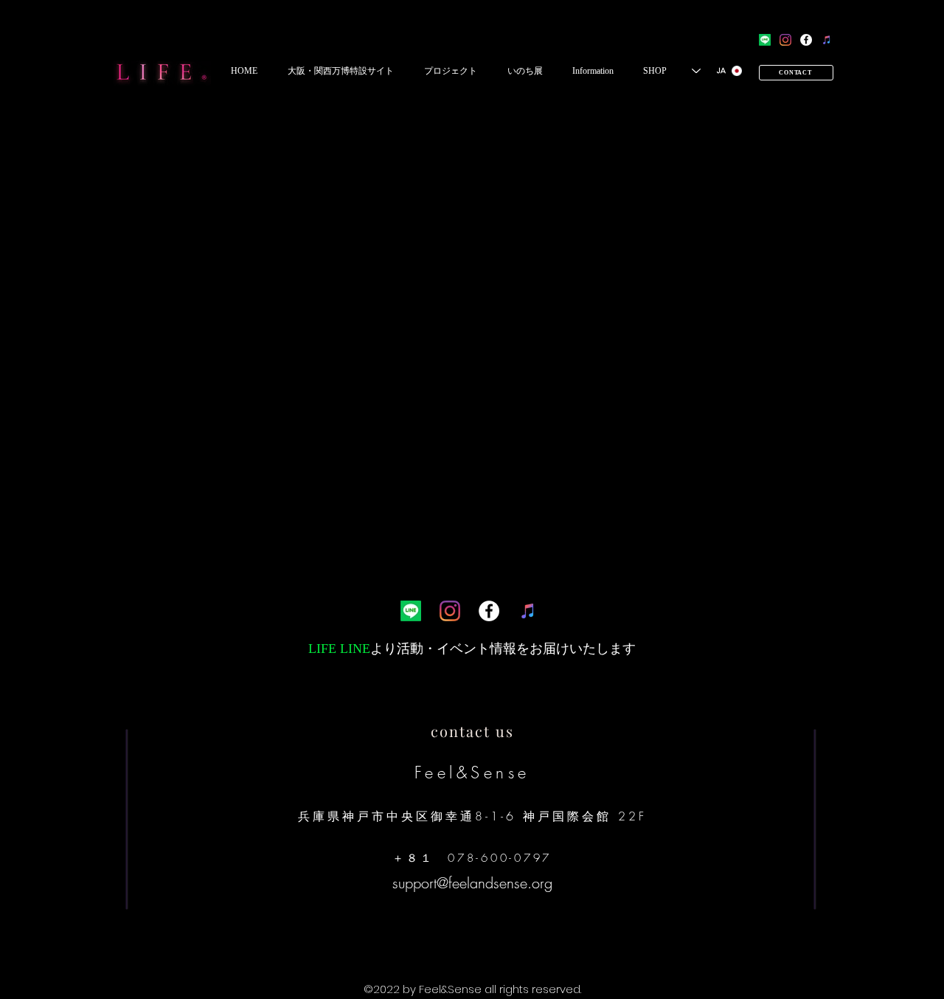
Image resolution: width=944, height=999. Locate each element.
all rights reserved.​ (533, 989)
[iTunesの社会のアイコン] (827, 40)
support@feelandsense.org (472, 883)
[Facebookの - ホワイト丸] (806, 40)
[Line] (765, 40)
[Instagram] (785, 40)
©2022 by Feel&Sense (424, 989)
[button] (340, 70)
